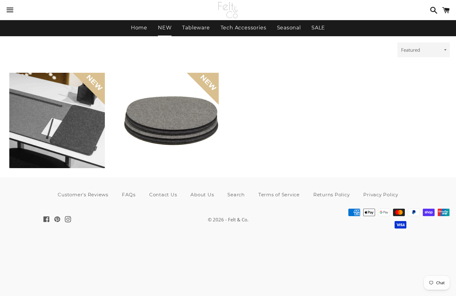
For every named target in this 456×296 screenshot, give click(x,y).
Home (139, 28)
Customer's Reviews (83, 195)
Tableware (196, 28)
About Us (202, 195)
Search (236, 195)
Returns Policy (331, 195)
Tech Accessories (243, 28)
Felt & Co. (238, 219)
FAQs (129, 195)
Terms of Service (279, 195)
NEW (165, 28)
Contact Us (163, 195)
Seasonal (289, 28)
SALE (318, 28)
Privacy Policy (380, 195)
